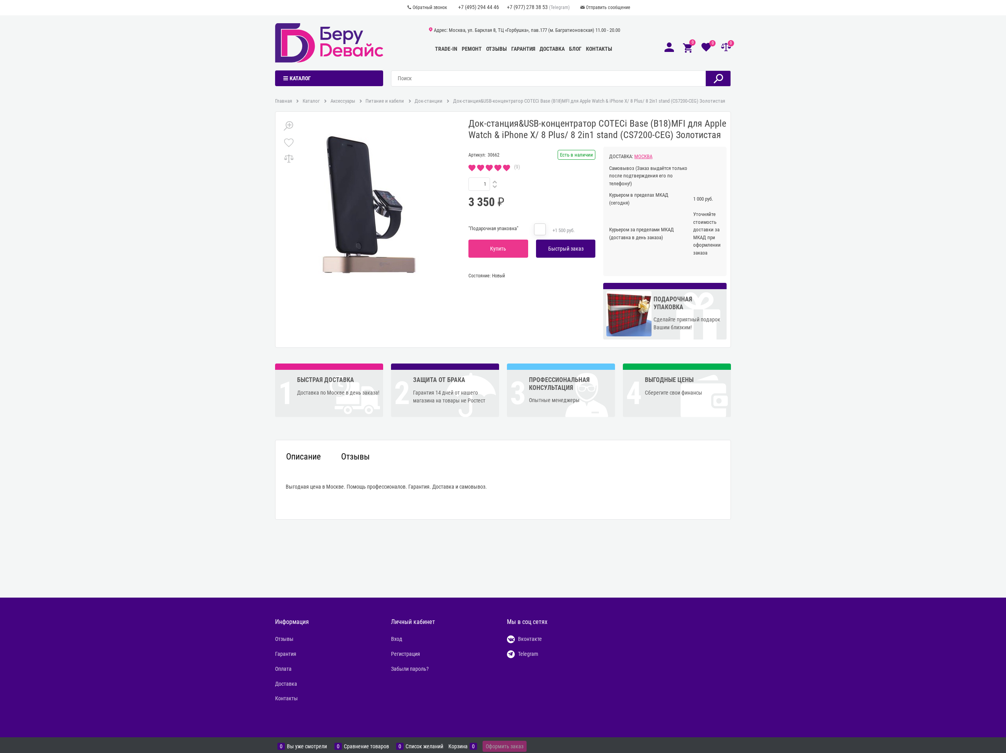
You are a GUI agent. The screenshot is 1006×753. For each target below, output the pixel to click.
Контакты (599, 49)
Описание (303, 456)
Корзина (458, 746)
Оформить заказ (504, 746)
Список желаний (424, 746)
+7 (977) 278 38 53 (527, 7)
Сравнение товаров (366, 746)
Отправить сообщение (608, 7)
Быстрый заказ (566, 248)
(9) (517, 167)
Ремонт (472, 49)
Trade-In (446, 49)
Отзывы (496, 49)
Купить (498, 248)
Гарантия (523, 49)
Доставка (552, 49)
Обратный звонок (430, 7)
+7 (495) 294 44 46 (478, 7)
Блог (575, 49)
